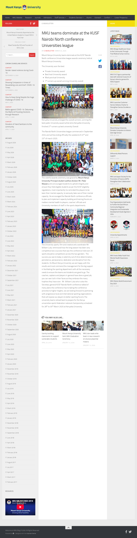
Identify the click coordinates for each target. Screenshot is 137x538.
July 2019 (10, 389)
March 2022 (11, 256)
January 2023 (11, 226)
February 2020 (12, 359)
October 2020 (11, 325)
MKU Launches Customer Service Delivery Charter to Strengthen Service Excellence (120, 104)
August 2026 (11, 143)
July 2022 (10, 236)
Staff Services (59, 18)
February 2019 (12, 413)
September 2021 (13, 280)
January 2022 (11, 266)
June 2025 (10, 192)
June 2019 (10, 393)
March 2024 (11, 202)
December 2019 (12, 369)
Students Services (75, 18)
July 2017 (10, 467)
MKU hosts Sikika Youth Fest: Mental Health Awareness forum (120, 258)
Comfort (107, 18)
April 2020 (10, 354)
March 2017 (11, 477)
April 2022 (10, 251)
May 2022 (10, 246)
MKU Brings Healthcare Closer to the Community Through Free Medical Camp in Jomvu (120, 51)
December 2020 (12, 315)
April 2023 (10, 216)
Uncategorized (115, 46)
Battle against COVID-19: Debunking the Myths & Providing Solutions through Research (19, 112)
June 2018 (10, 438)
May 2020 (10, 349)
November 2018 (12, 428)
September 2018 (13, 433)
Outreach (98, 18)
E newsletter (47, 23)
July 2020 (10, 339)
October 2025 (11, 177)
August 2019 (11, 384)
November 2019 (12, 374)
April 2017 (10, 472)
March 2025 (11, 197)
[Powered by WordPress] (13, 533)
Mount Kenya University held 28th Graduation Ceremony (71, 336)
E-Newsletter (49, 51)
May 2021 (10, 295)
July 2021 (10, 285)
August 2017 (11, 462)
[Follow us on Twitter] (34, 23)
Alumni (89, 18)
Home (7, 18)
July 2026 (10, 148)
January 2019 (11, 418)
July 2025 (10, 187)
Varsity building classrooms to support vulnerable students (50, 336)
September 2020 (13, 330)
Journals (38, 18)
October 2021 (11, 275)
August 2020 (11, 334)
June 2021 (10, 290)
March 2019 (11, 408)
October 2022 (11, 231)
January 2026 (11, 172)
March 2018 (11, 448)
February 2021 (12, 305)
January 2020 (11, 364)
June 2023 (10, 211)
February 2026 (12, 167)
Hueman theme (31, 533)
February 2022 (12, 261)
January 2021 (11, 310)
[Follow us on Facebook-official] (30, 23)
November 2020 (12, 320)
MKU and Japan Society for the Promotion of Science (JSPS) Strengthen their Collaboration (120, 179)
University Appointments (118, 235)
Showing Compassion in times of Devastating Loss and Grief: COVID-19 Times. (20, 85)
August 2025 (11, 182)
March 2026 (11, 162)
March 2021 (11, 300)
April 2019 (10, 403)
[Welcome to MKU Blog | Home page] (23, 7)
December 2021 (12, 271)
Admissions (48, 18)
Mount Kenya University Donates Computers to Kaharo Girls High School (120, 130)
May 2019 (10, 398)
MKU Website (17, 18)
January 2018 (11, 457)
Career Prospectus (121, 18)
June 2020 (10, 344)
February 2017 (12, 482)
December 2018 (12, 423)
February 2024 (12, 207)
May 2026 (10, 152)
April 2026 (10, 157)
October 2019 (11, 379)
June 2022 (10, 241)
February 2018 (12, 453)
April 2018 (10, 443)
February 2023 (12, 221)
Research (28, 18)
